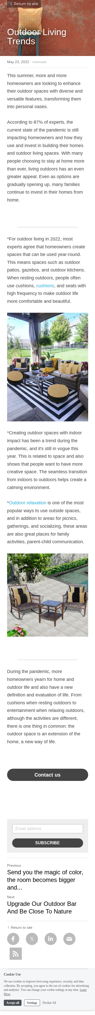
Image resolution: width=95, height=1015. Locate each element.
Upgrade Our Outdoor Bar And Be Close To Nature (42, 907)
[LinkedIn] (51, 939)
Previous (14, 865)
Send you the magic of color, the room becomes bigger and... (45, 880)
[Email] (69, 939)
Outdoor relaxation (27, 502)
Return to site (26, 4)
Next (10, 897)
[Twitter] (32, 939)
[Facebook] (13, 939)
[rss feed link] (16, 954)
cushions (45, 285)
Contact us (47, 775)
